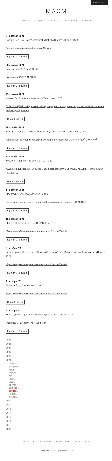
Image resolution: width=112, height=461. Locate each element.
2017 (8, 412)
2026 (8, 339)
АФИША (38, 21)
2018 (8, 408)
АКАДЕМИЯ (71, 21)
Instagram (45, 441)
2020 (8, 400)
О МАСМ (25, 21)
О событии (15, 119)
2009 (8, 429)
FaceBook (29, 441)
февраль (14, 366)
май (11, 375)
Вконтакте (63, 441)
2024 (8, 347)
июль (12, 381)
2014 (8, 421)
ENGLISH (86, 21)
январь (13, 363)
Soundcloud (81, 441)
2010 (8, 425)
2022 (8, 356)
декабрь (13, 397)
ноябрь (13, 393)
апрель (13, 372)
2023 (8, 352)
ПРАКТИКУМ (54, 21)
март (11, 369)
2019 (8, 404)
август (12, 384)
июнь (12, 378)
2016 (8, 417)
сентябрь (14, 387)
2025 (8, 343)
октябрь (13, 390)
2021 (8, 360)
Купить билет (17, 56)
